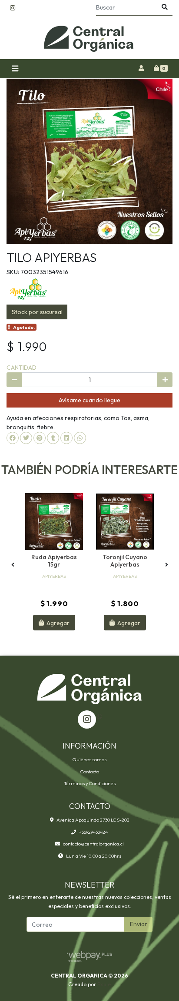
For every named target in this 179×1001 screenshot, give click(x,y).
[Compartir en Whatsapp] (80, 438)
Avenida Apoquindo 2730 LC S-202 (92, 820)
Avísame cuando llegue (89, 400)
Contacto (89, 772)
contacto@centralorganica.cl (93, 844)
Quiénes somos (89, 759)
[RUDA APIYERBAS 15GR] (54, 521)
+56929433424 (93, 832)
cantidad (21, 367)
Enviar (138, 924)
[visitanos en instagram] (13, 8)
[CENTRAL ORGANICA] (89, 37)
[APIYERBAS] (28, 288)
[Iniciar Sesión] (141, 68)
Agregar (57, 622)
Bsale (104, 984)
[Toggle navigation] (15, 69)
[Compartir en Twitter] (26, 438)
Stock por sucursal (37, 312)
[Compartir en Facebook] (13, 438)
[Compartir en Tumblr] (53, 438)
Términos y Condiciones (90, 783)
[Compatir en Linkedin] (66, 438)
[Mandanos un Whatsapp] (99, 716)
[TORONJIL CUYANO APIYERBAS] (125, 521)
